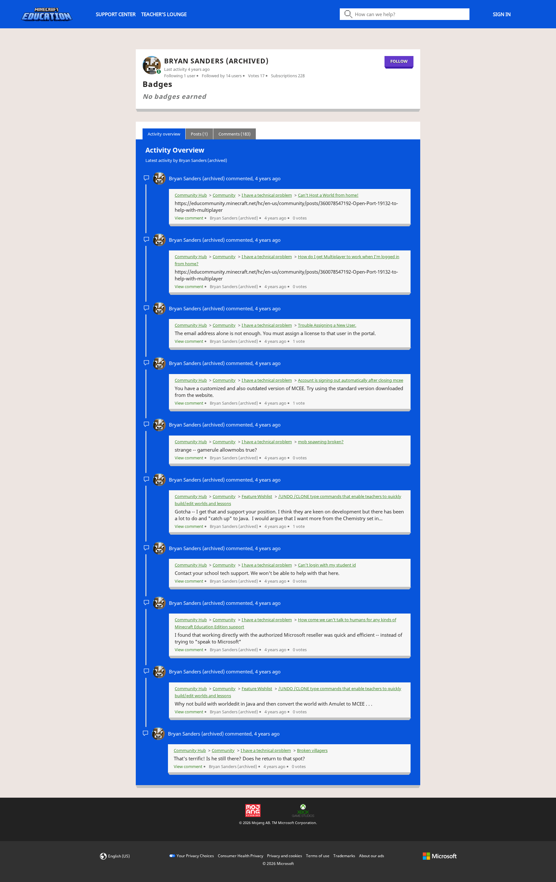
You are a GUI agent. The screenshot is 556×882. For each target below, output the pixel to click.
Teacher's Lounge (164, 14)
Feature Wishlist (257, 496)
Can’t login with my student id (327, 565)
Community (224, 195)
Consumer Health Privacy (240, 856)
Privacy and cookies (284, 856)
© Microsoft (278, 863)
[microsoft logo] (440, 856)
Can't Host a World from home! (328, 195)
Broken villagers (312, 750)
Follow (399, 61)
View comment (189, 218)
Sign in (502, 14)
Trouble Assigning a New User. (327, 325)
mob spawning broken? (321, 442)
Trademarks (344, 856)
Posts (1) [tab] (199, 134)
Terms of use (317, 856)
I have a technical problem (267, 195)
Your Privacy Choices (195, 856)
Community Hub (191, 195)
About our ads (371, 856)
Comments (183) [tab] (234, 134)
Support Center (115, 14)
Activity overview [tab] (164, 134)
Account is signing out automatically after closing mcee (350, 380)
